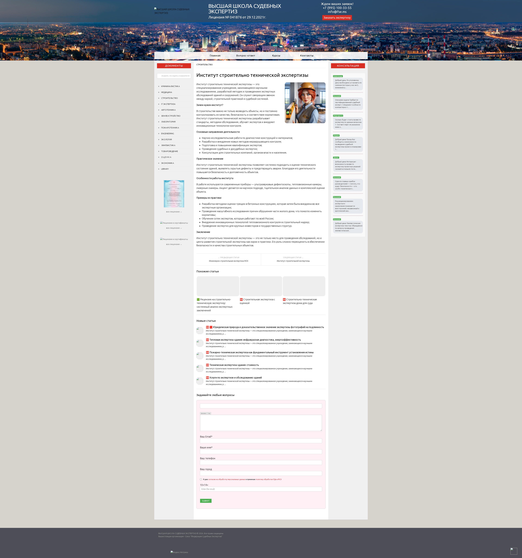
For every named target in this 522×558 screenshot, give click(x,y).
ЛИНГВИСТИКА (168, 145)
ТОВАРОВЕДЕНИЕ (169, 151)
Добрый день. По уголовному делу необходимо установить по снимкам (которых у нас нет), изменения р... (348, 83)
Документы (174, 65)
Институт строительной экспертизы (293, 261)
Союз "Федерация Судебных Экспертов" (203, 536)
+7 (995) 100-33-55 (337, 8)
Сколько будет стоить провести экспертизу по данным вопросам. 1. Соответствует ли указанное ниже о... (348, 123)
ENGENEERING (167, 133)
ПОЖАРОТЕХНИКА (170, 127)
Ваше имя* (206, 447)
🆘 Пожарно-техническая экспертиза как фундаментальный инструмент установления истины (260, 352)
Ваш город (206, 469)
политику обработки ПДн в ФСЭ (269, 479)
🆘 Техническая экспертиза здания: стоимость (232, 365)
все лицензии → (174, 211)
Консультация (348, 65)
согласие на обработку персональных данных (226, 479)
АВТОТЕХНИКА (168, 110)
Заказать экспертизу (337, 17)
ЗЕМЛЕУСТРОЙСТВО (170, 116)
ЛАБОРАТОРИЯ (168, 122)
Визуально (203, 413)
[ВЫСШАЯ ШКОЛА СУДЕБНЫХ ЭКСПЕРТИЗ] (178, 13)
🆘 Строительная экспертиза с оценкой (257, 301)
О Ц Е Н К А (166, 157)
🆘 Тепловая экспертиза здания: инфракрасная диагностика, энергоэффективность (253, 339)
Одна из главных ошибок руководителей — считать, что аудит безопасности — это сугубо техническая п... (347, 185)
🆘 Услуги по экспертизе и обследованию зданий (234, 377)
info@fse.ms (337, 12)
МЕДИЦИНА (166, 92)
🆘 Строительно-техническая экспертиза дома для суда (300, 301)
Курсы (276, 55)
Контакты (307, 55)
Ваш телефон (207, 458)
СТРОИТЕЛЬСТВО (204, 65)
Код (209, 413)
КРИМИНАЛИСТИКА (170, 86)
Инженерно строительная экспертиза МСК (228, 261)
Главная (215, 55)
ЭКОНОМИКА (167, 163)
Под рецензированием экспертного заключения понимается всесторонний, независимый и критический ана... (347, 206)
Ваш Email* (206, 436)
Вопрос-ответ (245, 55)
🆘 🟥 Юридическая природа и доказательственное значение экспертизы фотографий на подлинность (265, 327)
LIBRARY (165, 169)
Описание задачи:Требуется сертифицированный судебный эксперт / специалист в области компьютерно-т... (348, 103)
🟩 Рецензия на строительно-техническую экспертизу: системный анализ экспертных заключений (214, 305)
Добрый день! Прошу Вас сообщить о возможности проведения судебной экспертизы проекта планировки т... (348, 144)
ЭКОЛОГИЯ (166, 139)
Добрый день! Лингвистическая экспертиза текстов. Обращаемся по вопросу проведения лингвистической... (348, 227)
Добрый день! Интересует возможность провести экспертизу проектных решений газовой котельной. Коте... (347, 165)
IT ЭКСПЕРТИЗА (168, 104)
